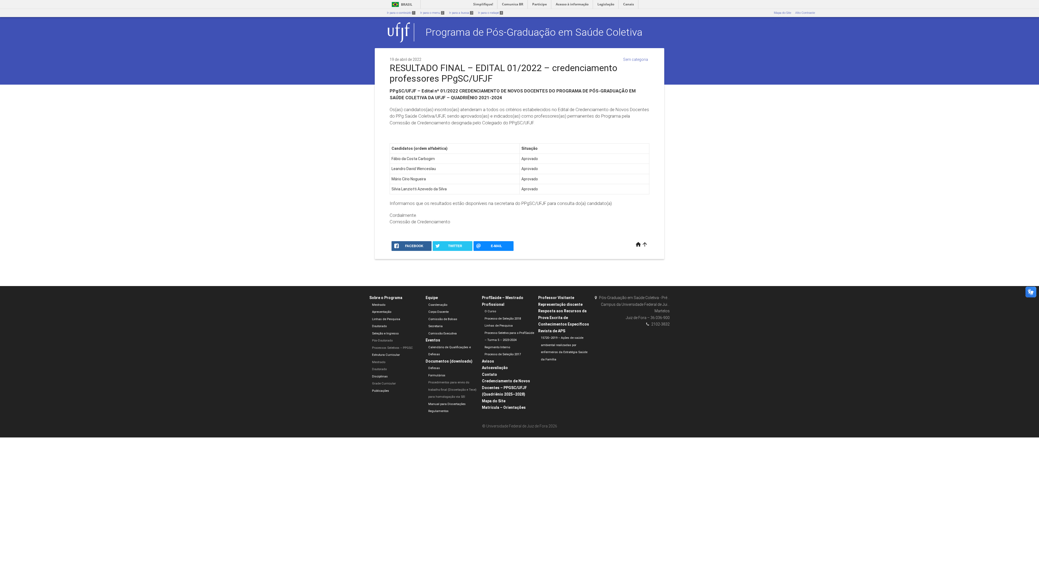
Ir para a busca (460, 13)
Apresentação (381, 312)
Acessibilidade (783, 21)
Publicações (380, 391)
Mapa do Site (782, 13)
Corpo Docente (438, 312)
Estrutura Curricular (386, 355)
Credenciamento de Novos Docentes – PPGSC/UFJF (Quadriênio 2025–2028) (506, 387)
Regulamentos (438, 411)
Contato (489, 374)
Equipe (432, 298)
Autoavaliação (495, 368)
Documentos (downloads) (449, 361)
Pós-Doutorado (382, 340)
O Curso (490, 311)
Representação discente (560, 304)
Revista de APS (551, 331)
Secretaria (435, 326)
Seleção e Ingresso (385, 333)
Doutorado (379, 326)
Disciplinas (380, 376)
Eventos (433, 340)
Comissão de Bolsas (442, 319)
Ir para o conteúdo (401, 13)
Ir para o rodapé (490, 13)
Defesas (434, 368)
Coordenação (437, 305)
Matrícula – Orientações (504, 407)
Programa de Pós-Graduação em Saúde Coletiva (534, 32)
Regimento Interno (497, 347)
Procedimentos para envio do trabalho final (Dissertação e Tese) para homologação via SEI (452, 390)
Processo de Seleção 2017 (503, 354)
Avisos (488, 361)
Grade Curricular (384, 383)
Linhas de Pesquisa (386, 319)
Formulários (436, 375)
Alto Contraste (805, 13)
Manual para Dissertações (447, 404)
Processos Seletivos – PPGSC (392, 348)
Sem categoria (635, 59)
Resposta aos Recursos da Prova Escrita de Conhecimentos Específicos (563, 317)
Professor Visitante (556, 298)
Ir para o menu (431, 13)
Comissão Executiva (442, 333)
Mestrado (378, 305)
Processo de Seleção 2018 (503, 318)
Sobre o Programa (385, 298)
